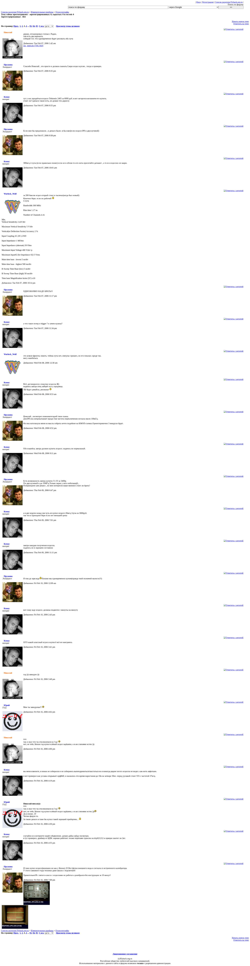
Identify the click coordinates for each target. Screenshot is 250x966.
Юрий (7, 705)
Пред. (16, 26)
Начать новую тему (240, 21)
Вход (198, 2)
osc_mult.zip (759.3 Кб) (33, 46)
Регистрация (207, 2)
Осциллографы (62, 12)
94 (34, 26)
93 (31, 26)
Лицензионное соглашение (125, 954)
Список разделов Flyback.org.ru (229, 2)
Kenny (7, 97)
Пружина (8, 65)
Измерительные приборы (42, 12)
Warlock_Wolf (10, 194)
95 (37, 26)
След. (41, 26)
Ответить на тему (241, 24)
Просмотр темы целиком (68, 26)
